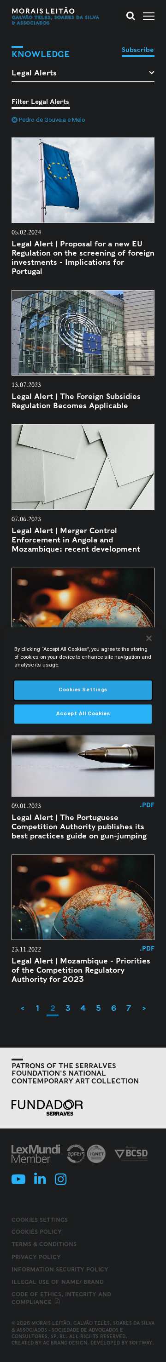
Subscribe (138, 49)
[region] (83, 681)
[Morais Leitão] (56, 16)
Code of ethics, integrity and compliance (61, 1298)
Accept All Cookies (83, 713)
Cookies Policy (37, 1231)
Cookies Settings (40, 1220)
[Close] (149, 638)
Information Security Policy (60, 1269)
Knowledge (41, 54)
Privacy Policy (36, 1257)
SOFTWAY (140, 1342)
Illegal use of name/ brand (58, 1281)
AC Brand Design (65, 1342)
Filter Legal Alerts (40, 101)
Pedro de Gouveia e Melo (52, 119)
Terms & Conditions (44, 1244)
